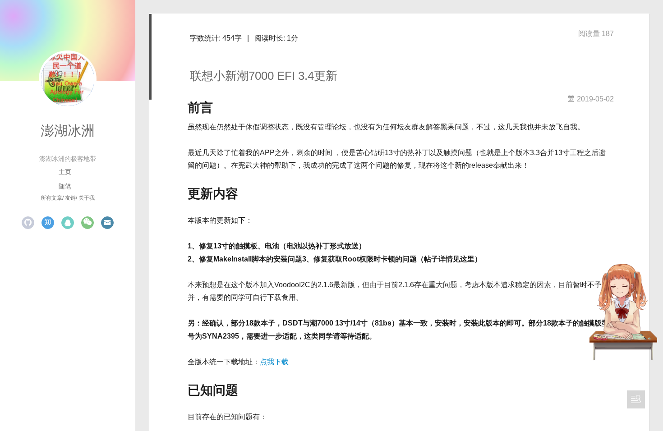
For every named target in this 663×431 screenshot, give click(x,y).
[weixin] (87, 222)
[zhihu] (47, 222)
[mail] (107, 222)
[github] (28, 222)
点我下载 (274, 362)
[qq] (67, 222)
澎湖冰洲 (68, 130)
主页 (65, 171)
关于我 (86, 198)
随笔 (65, 186)
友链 (70, 198)
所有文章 (51, 198)
